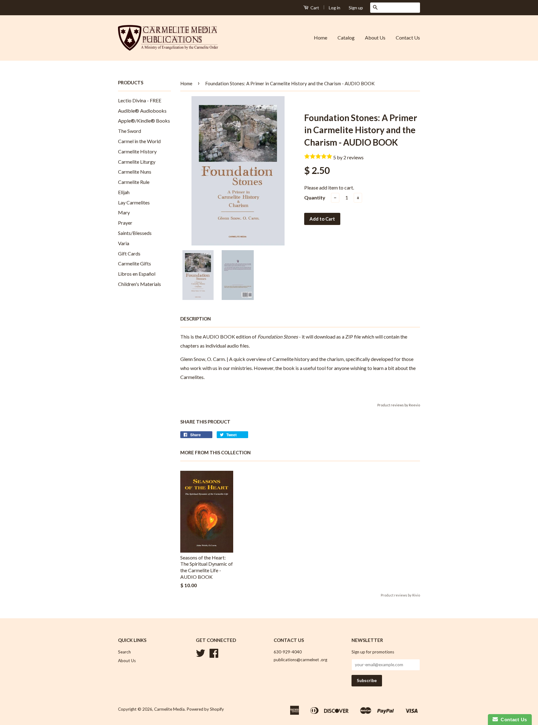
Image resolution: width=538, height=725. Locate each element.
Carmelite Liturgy (136, 162)
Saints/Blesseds (135, 233)
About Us (375, 37)
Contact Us (408, 37)
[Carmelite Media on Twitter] (200, 655)
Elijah (124, 192)
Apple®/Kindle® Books (144, 121)
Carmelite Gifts (134, 263)
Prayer (125, 223)
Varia (123, 243)
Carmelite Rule (133, 182)
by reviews (350, 157)
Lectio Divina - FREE (139, 100)
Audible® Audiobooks (142, 111)
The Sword (129, 131)
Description (195, 318)
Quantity (314, 197)
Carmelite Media (169, 709)
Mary (124, 212)
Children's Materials (139, 284)
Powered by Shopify (205, 709)
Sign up (356, 7)
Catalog (346, 37)
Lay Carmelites (134, 202)
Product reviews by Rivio (400, 595)
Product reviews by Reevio (398, 405)
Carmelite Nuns (134, 172)
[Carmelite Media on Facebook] (214, 655)
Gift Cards (129, 253)
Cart (314, 7)
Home (320, 37)
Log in (334, 7)
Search (124, 651)
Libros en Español (136, 274)
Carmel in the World (139, 141)
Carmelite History (137, 151)
